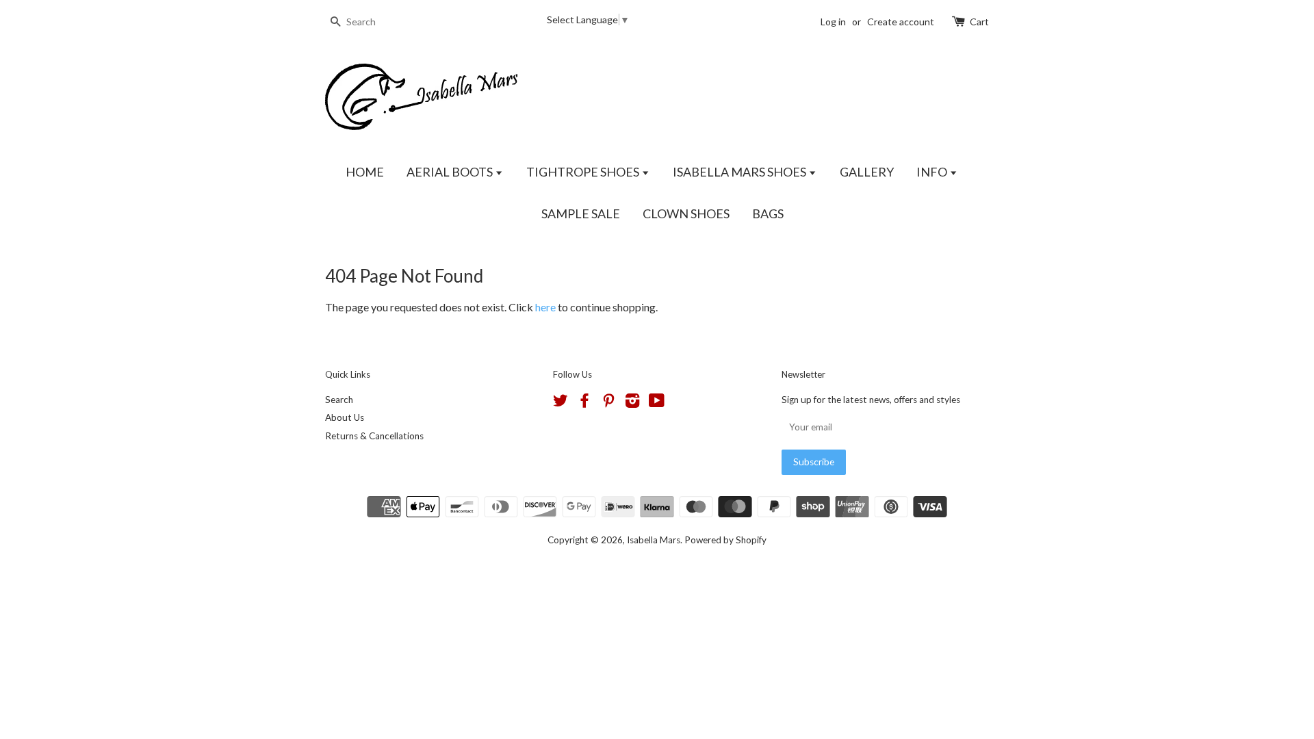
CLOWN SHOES (686, 213)
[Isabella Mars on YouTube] (657, 403)
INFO (932, 171)
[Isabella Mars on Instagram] (632, 403)
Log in (833, 21)
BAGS (768, 213)
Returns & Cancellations (374, 435)
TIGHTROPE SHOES (583, 171)
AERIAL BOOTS (451, 171)
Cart (979, 21)
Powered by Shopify (725, 539)
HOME (365, 171)
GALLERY (867, 171)
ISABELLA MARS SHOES (740, 171)
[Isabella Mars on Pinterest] (608, 403)
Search (339, 399)
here (545, 306)
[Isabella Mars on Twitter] (560, 403)
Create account (900, 21)
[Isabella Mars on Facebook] (584, 403)
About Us (344, 417)
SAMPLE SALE (580, 213)
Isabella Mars (653, 539)
